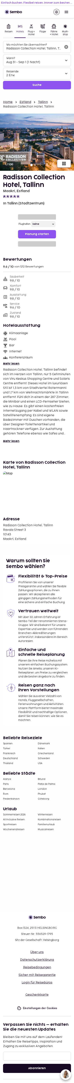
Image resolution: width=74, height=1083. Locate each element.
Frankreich (9, 753)
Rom (5, 794)
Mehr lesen (11, 363)
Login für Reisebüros (37, 982)
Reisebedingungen (37, 967)
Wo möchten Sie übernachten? (26, 44)
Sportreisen (10, 824)
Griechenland (46, 753)
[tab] (8, 30)
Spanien (8, 743)
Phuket (42, 794)
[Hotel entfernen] (66, 47)
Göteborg (43, 798)
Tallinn (43, 102)
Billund (41, 779)
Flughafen (24, 224)
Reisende (12, 71)
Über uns (37, 952)
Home (8, 102)
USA (40, 763)
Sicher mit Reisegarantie (37, 975)
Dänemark (44, 743)
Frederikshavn (11, 798)
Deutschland (10, 758)
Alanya (7, 779)
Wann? (10, 58)
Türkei (6, 748)
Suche (37, 85)
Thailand (8, 763)
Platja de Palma (46, 784)
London (42, 789)
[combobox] (34, 49)
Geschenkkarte (37, 995)
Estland (25, 102)
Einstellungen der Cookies (40, 1008)
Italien (41, 748)
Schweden (44, 758)
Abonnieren (37, 1068)
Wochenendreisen (13, 829)
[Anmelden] (57, 12)
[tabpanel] (37, 65)
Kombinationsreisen (49, 819)
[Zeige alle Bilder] (64, 163)
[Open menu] (66, 12)
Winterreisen (45, 814)
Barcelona (9, 789)
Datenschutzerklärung (37, 960)
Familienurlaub (46, 824)
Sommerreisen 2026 (14, 814)
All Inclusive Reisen (14, 819)
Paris (6, 784)
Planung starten (37, 234)
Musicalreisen (46, 829)
